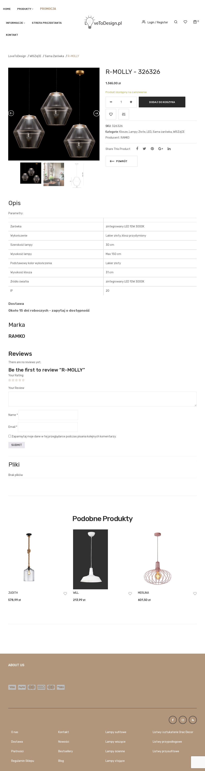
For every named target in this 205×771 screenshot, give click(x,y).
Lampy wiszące (116, 741)
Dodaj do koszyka (162, 101)
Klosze (123, 132)
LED (149, 132)
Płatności (17, 751)
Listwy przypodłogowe (167, 741)
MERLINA (143, 593)
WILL (76, 593)
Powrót (121, 161)
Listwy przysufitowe (166, 751)
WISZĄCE (35, 56)
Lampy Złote (137, 132)
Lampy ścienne (115, 751)
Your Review (16, 388)
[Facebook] (137, 148)
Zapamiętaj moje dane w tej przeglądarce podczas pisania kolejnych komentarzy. (64, 436)
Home (7, 8)
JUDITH (13, 593)
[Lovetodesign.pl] (102, 21)
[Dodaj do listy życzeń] (111, 114)
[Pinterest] (152, 148)
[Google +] (160, 148)
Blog (61, 761)
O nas (14, 732)
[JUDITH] (37, 559)
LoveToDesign (17, 56)
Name (13, 415)
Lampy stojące (115, 761)
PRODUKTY (24, 8)
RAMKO (125, 137)
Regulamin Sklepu (22, 761)
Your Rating (15, 375)
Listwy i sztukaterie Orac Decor (173, 732)
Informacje (14, 22)
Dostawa (17, 741)
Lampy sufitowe (116, 732)
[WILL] (102, 559)
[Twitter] (144, 148)
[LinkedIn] (169, 148)
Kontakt (12, 34)
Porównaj (123, 114)
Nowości (63, 741)
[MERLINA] (167, 559)
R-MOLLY (73, 56)
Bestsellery (65, 751)
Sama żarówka (54, 56)
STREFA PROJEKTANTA (47, 22)
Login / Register (158, 22)
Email (12, 427)
